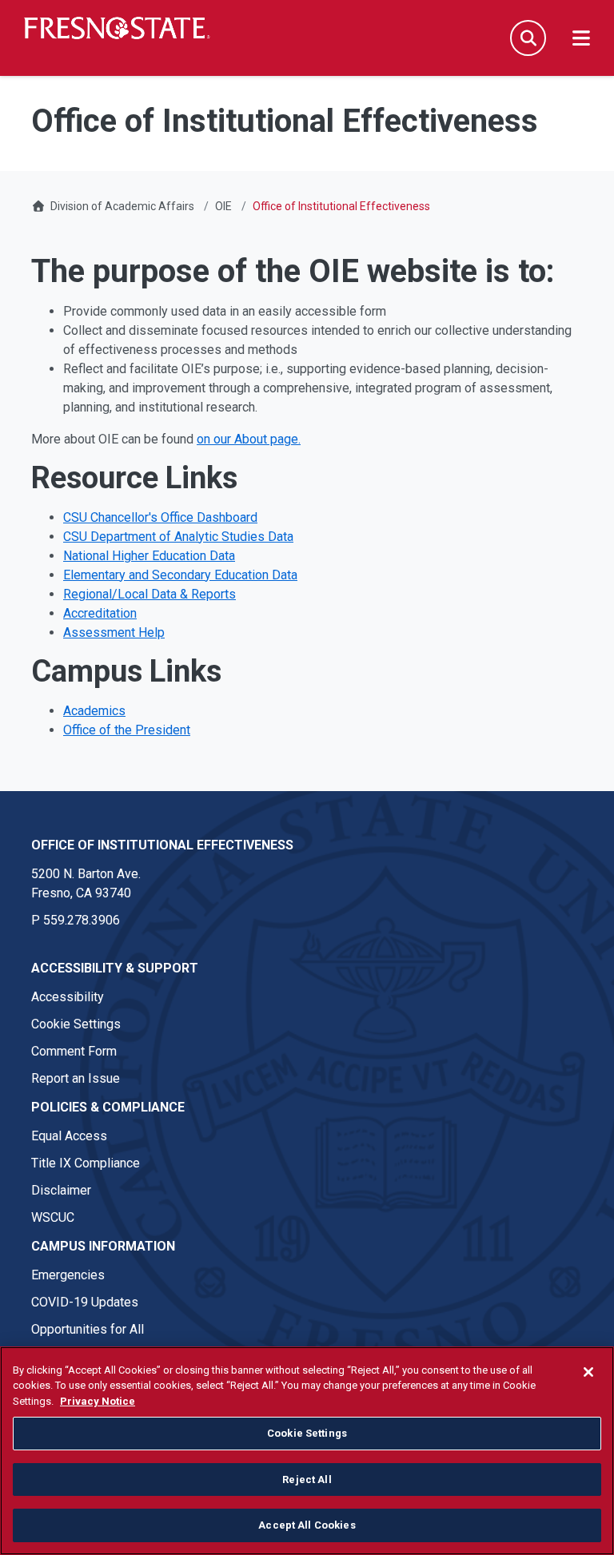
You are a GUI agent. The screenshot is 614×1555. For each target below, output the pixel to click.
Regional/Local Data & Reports (149, 594)
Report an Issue (75, 1078)
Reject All (306, 1479)
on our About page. (249, 439)
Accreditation (100, 613)
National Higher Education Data (149, 555)
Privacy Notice (97, 1401)
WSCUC (52, 1217)
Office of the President (126, 730)
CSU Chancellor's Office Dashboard (160, 517)
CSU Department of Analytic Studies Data (178, 536)
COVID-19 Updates (84, 1302)
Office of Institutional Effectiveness (162, 845)
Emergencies (68, 1275)
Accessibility (67, 996)
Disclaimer (61, 1190)
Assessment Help (114, 632)
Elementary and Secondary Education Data (180, 575)
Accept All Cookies (306, 1525)
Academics (94, 710)
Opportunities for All (87, 1329)
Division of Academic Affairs (122, 206)
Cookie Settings (76, 1024)
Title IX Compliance (85, 1163)
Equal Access (69, 1135)
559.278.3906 (81, 920)
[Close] (588, 1372)
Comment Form (74, 1051)
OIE (223, 206)
